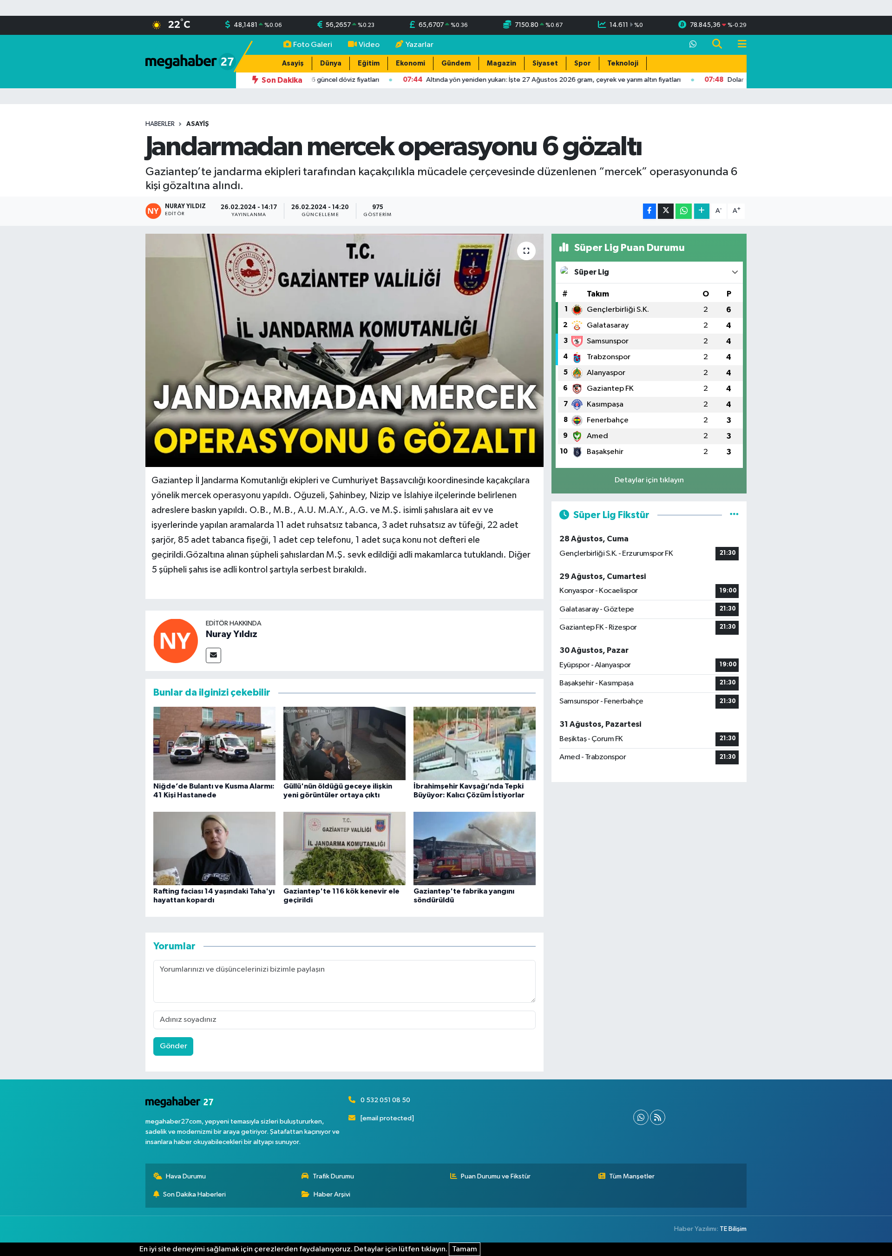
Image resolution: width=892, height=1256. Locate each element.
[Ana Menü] (738, 45)
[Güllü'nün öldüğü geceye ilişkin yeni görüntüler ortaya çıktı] (344, 743)
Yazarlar (419, 45)
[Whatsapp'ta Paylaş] (684, 211)
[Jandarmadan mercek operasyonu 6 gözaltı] (344, 350)
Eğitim (369, 63)
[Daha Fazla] (701, 211)
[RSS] (657, 1117)
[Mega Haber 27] (190, 61)
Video (369, 45)
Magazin (501, 63)
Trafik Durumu (333, 1176)
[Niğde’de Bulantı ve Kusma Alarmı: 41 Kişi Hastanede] (214, 743)
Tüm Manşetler (632, 1176)
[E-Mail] (213, 655)
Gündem (456, 63)
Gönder (173, 1046)
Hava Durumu (186, 1176)
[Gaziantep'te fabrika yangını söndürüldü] (474, 848)
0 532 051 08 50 (385, 1100)
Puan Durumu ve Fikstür (496, 1176)
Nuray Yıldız (231, 634)
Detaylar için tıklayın (649, 480)
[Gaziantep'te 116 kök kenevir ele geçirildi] (344, 848)
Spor (582, 63)
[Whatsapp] (641, 1117)
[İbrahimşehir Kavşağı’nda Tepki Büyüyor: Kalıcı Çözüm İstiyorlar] (474, 743)
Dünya (330, 63)
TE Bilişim (733, 1228)
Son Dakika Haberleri (194, 1194)
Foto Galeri (312, 45)
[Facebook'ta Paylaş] (649, 211)
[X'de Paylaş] (666, 211)
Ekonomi (410, 63)
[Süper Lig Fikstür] (734, 515)
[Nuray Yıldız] (175, 640)
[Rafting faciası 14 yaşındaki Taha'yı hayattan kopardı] (214, 848)
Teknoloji (622, 63)
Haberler (160, 124)
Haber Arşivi (332, 1194)
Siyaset (545, 63)
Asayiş (293, 63)
